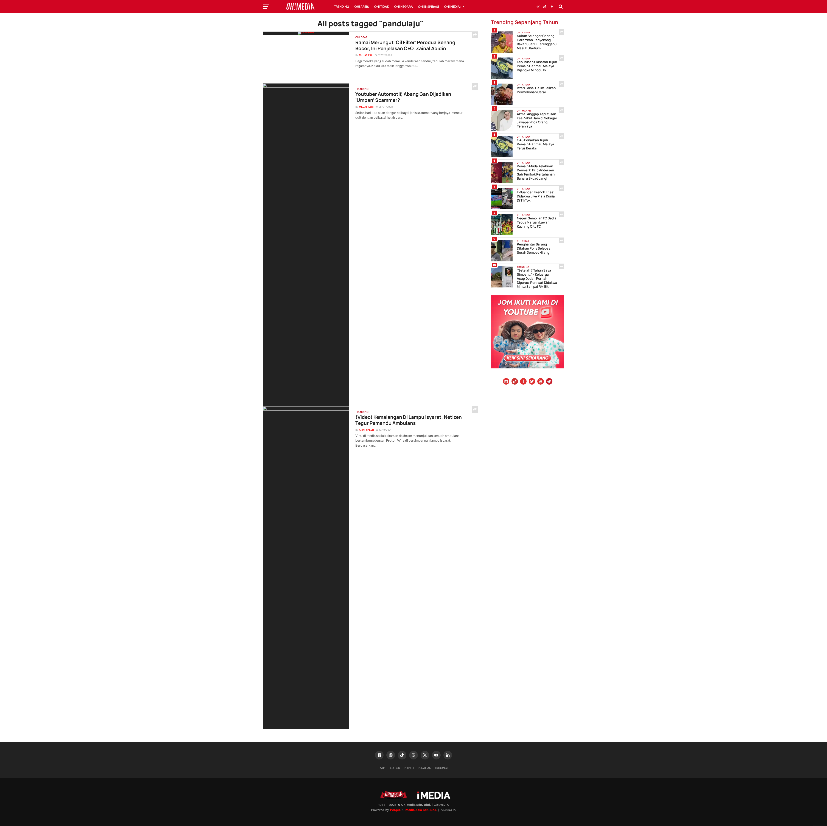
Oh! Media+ (453, 6)
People (395, 810)
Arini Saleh (366, 430)
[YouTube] (540, 382)
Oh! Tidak (381, 6)
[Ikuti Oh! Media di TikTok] (544, 6)
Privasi (409, 768)
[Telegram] (549, 382)
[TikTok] (402, 755)
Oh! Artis (361, 6)
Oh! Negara (403, 6)
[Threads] (413, 755)
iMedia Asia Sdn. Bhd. (421, 810)
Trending (341, 6)
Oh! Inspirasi (428, 6)
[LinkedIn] (447, 755)
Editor (395, 768)
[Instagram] (506, 382)
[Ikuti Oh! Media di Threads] (538, 6)
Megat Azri (366, 107)
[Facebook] (523, 382)
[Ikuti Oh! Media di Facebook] (551, 6)
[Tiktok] (514, 382)
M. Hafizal (366, 55)
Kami (382, 768)
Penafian (424, 768)
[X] (425, 755)
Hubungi (441, 768)
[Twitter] (532, 382)
